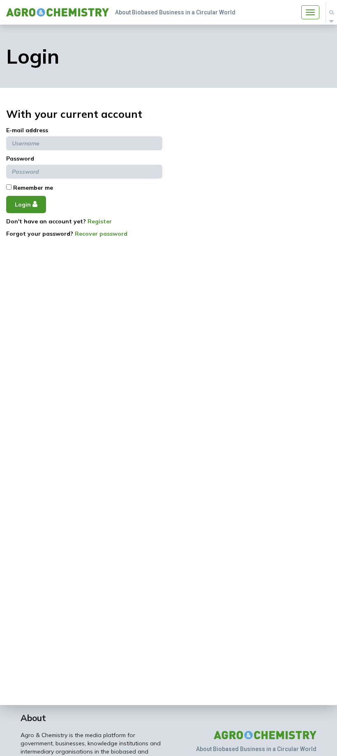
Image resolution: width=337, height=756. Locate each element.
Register (100, 221)
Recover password (101, 233)
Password (20, 158)
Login (23, 204)
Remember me (32, 187)
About (33, 717)
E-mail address (27, 130)
